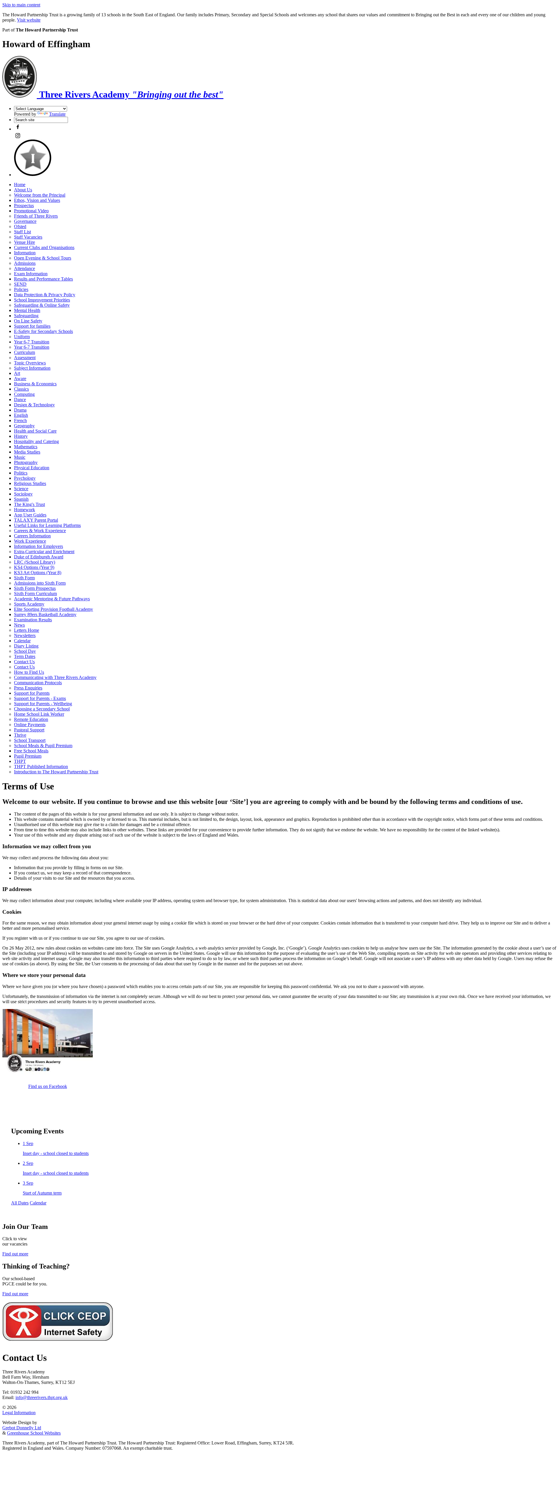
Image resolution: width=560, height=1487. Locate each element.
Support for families (32, 326)
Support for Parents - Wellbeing (43, 703)
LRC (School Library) (34, 562)
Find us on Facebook (47, 1086)
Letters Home (26, 630)
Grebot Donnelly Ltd (21, 1427)
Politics (20, 472)
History (21, 436)
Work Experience (30, 541)
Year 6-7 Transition (31, 341)
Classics (21, 389)
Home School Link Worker (39, 714)
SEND (20, 284)
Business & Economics (35, 383)
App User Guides (30, 514)
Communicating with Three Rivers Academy (55, 677)
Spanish (21, 499)
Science (21, 488)
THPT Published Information (41, 766)
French (20, 420)
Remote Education (31, 719)
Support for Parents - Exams (40, 698)
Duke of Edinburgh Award (38, 556)
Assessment (25, 357)
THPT (20, 761)
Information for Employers (38, 546)
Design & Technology (34, 404)
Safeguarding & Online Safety (42, 305)
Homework (24, 509)
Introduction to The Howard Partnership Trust (56, 771)
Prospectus (24, 205)
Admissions (25, 263)
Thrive (20, 735)
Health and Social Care (35, 430)
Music (19, 457)
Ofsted (20, 226)
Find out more (15, 1253)
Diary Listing (26, 645)
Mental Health (27, 310)
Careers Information (32, 535)
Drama (20, 410)
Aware (20, 378)
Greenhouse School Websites (34, 1432)
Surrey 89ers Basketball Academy (45, 614)
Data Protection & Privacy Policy (44, 294)
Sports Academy (29, 603)
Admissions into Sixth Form (40, 583)
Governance (25, 221)
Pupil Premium (27, 756)
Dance (20, 399)
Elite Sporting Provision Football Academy (53, 609)
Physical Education (31, 467)
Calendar (22, 640)
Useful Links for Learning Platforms (47, 525)
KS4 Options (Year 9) (34, 567)
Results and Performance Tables (43, 278)
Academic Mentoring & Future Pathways (52, 598)
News (19, 624)
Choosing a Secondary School (42, 708)
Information (25, 252)
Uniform (22, 336)
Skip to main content (21, 4)
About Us (23, 189)
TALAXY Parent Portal (36, 520)
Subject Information (32, 368)
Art (17, 373)
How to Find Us (29, 672)
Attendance (24, 268)
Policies (21, 289)
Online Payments (30, 724)
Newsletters (25, 635)
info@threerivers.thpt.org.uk (41, 1397)
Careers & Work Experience (40, 530)
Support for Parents (32, 693)
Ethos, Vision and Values (37, 200)
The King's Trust (29, 504)
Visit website (29, 19)
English (21, 415)
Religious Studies (30, 483)
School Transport (30, 740)
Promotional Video (31, 210)
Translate (57, 114)
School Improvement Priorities (42, 299)
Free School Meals (31, 750)
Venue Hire (24, 242)
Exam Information (31, 273)
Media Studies (27, 451)
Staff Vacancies (28, 236)
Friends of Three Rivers (36, 216)
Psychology (25, 478)
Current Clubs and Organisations (44, 247)
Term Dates (24, 656)
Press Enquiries (28, 687)
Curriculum (24, 352)
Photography (26, 462)
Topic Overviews (30, 362)
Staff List (22, 231)
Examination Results (33, 619)
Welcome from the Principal (39, 195)
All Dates (20, 1202)
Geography (24, 425)
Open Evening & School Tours (42, 257)
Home (19, 184)
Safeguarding (26, 315)
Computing (24, 394)
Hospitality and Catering (36, 441)
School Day (25, 651)
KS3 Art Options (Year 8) (37, 572)
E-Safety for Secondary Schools (43, 331)
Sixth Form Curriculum (35, 593)
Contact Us (24, 661)
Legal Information (19, 1412)
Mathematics (25, 446)
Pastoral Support (29, 729)
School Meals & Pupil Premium (43, 745)
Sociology (23, 493)
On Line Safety (28, 320)
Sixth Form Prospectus (35, 588)
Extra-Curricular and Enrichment (44, 551)
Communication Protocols (38, 682)
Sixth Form (24, 577)
